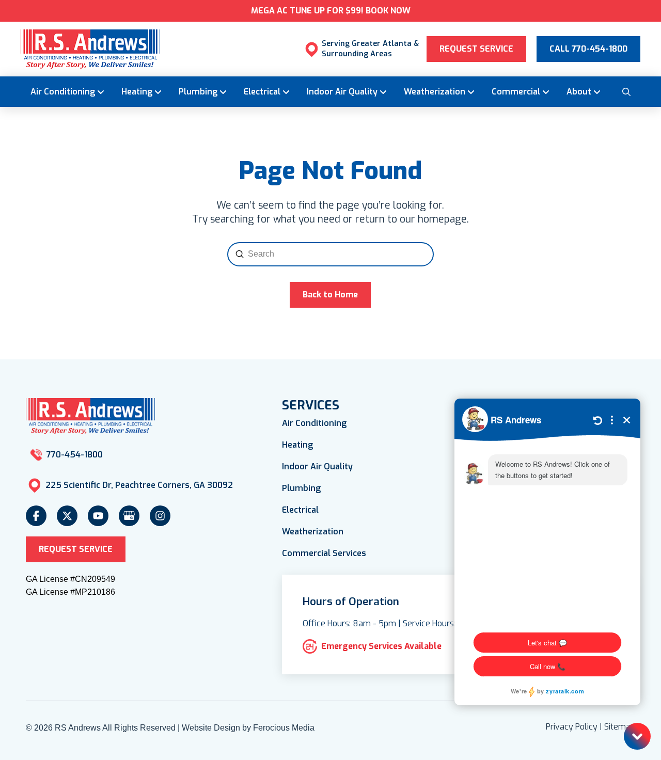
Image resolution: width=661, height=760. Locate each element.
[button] (626, 91)
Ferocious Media (283, 727)
